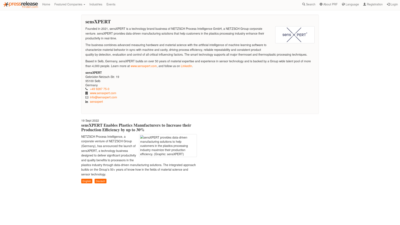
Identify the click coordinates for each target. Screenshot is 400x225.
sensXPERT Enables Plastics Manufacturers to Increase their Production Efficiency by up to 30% (136, 127)
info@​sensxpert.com (103, 97)
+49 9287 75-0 (99, 89)
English (86, 181)
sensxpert (96, 101)
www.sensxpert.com (103, 93)
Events (110, 4)
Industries (95, 4)
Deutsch (100, 181)
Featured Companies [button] (68, 4)
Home (46, 4)
